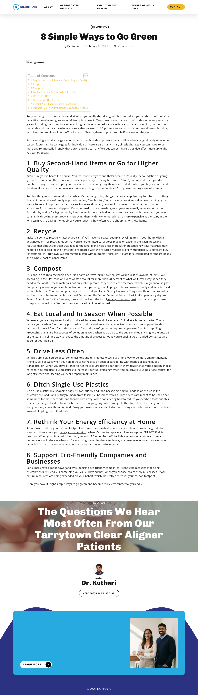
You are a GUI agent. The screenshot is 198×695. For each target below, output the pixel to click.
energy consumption (73, 432)
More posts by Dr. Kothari (99, 593)
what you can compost (121, 299)
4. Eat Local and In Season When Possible (54, 92)
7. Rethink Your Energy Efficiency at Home (54, 104)
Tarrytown (52, 254)
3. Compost (37, 88)
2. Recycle (36, 84)
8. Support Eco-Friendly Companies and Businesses (59, 107)
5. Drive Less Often (41, 96)
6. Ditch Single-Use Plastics (45, 100)
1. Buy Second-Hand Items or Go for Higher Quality (59, 80)
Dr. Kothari (73, 46)
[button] (37, 665)
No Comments (123, 46)
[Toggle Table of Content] (84, 75)
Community (99, 27)
